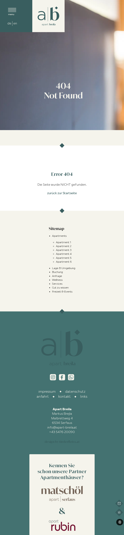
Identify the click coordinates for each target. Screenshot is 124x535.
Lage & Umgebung (63, 268)
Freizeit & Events (62, 291)
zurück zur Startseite (62, 193)
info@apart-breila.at (62, 427)
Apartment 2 (63, 246)
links (83, 396)
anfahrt (43, 396)
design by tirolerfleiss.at (62, 441)
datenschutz (75, 391)
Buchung (57, 272)
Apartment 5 (64, 257)
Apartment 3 (64, 250)
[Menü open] (12, 11)
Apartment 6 (64, 261)
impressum (47, 391)
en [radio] (15, 23)
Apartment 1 (63, 242)
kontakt (64, 396)
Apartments (59, 235)
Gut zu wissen (60, 287)
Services (57, 283)
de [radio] (9, 23)
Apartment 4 (64, 253)
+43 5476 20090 (62, 432)
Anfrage (57, 276)
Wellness (57, 279)
